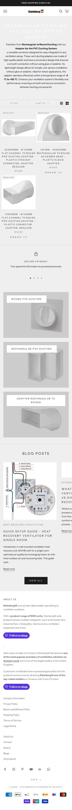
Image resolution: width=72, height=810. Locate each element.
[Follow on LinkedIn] (40, 769)
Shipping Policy (11, 714)
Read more (9, 568)
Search (7, 747)
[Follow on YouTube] (31, 769)
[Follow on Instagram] (13, 769)
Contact (7, 742)
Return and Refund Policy (16, 709)
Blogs (6, 753)
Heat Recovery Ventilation (23, 524)
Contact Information (14, 698)
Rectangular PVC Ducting (32, 348)
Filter (14, 103)
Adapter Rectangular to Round (36, 400)
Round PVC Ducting (27, 299)
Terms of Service (12, 720)
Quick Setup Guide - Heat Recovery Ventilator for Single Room (27, 536)
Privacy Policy (10, 703)
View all (36, 580)
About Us (8, 736)
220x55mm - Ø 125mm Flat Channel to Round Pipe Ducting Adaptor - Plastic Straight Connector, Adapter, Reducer (18, 158)
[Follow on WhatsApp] (48, 769)
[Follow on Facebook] (5, 769)
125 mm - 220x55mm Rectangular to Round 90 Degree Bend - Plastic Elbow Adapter (53, 156)
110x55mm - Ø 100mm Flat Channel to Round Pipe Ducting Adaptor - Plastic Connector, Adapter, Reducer (18, 221)
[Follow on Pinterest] (22, 769)
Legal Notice (9, 726)
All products (9, 758)
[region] (36, 262)
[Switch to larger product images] (61, 103)
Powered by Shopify (49, 787)
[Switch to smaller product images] (67, 103)
